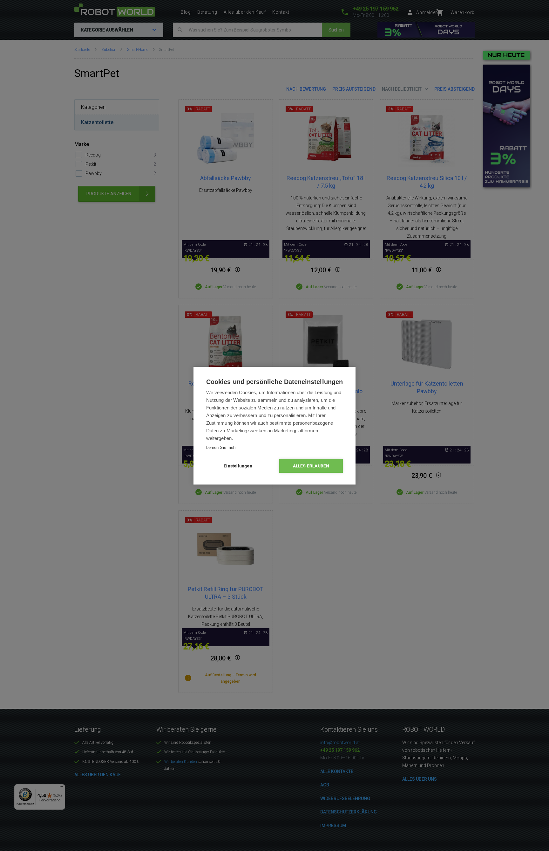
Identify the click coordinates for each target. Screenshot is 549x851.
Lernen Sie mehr (221, 447)
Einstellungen (238, 465)
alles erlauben (311, 465)
